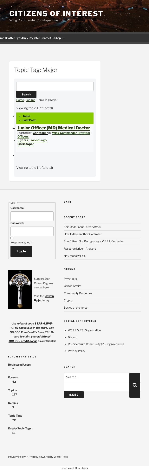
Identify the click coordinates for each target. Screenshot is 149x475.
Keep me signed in (21, 242)
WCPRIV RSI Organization (84, 330)
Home (20, 99)
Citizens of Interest (56, 13)
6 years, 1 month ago (32, 140)
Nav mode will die (75, 255)
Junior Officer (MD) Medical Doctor (53, 128)
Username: (17, 207)
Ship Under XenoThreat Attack (82, 226)
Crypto (68, 300)
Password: (17, 223)
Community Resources (78, 293)
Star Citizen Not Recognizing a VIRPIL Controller (94, 241)
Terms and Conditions (74, 468)
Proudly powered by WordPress (48, 456)
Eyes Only (22, 38)
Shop (57, 38)
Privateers (70, 278)
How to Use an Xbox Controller (82, 234)
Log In (21, 251)
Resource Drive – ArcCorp (80, 248)
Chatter (10, 38)
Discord (72, 337)
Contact (46, 38)
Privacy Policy (76, 350)
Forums (30, 99)
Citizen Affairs (72, 285)
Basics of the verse (75, 307)
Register (34, 38)
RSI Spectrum (76, 344)
